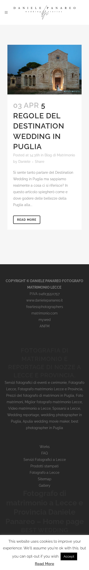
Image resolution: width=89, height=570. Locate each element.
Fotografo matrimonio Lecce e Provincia (50, 389)
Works (45, 447)
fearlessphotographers (44, 307)
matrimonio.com (44, 313)
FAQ (44, 453)
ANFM (44, 326)
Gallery (44, 485)
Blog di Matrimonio (59, 155)
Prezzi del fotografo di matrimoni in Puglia (40, 395)
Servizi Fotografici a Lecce (44, 460)
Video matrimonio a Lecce (29, 408)
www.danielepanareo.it (44, 300)
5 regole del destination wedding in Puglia (38, 126)
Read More (26, 219)
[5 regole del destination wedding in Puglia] (44, 69)
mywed (45, 320)
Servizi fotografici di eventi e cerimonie (36, 383)
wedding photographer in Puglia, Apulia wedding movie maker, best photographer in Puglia (46, 421)
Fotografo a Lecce (44, 473)
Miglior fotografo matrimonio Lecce (53, 402)
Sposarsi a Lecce (66, 408)
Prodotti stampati (44, 466)
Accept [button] (69, 556)
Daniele (24, 162)
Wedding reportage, (24, 415)
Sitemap (44, 479)
